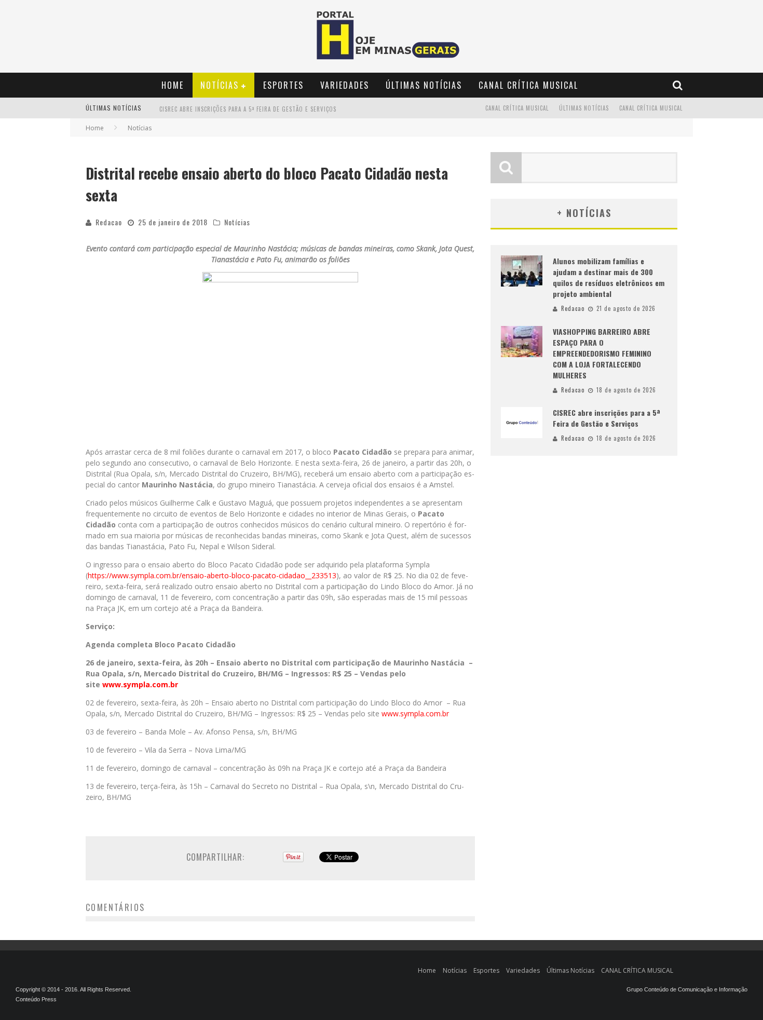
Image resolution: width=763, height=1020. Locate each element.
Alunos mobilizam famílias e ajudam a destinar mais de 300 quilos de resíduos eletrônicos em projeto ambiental (608, 277)
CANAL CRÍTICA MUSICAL (528, 85)
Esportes (283, 85)
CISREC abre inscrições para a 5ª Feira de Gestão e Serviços (247, 99)
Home (172, 85)
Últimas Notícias (424, 85)
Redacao (109, 221)
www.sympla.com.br (415, 713)
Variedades (344, 85)
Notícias (219, 85)
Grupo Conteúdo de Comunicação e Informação (686, 989)
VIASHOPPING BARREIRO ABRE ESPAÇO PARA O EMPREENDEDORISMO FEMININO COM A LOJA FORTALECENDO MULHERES (602, 353)
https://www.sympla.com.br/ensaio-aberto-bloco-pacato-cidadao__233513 (212, 575)
